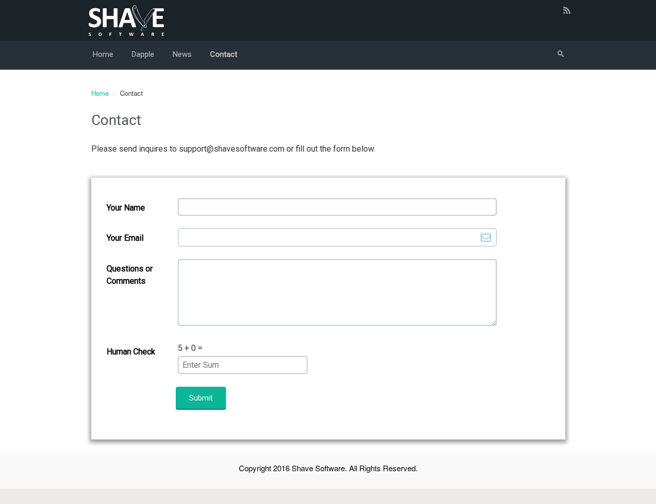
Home (100, 93)
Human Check (131, 351)
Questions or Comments (130, 275)
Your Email (125, 238)
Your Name (126, 208)
